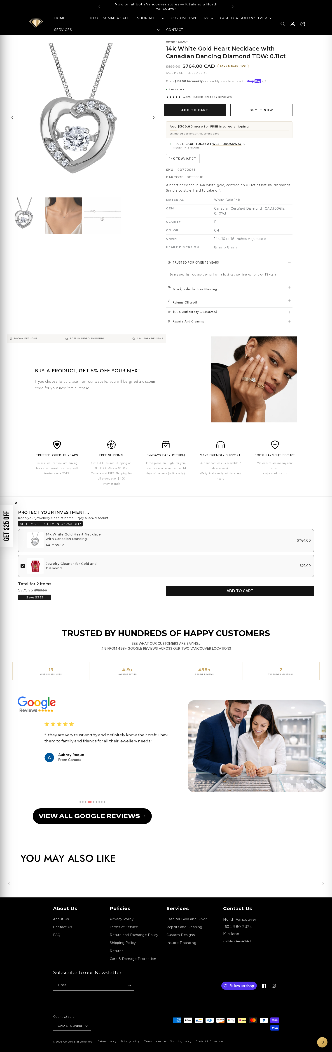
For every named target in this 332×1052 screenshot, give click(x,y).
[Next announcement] (233, 7)
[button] (150, 18)
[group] (25, 215)
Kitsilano (231, 934)
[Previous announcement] (99, 7)
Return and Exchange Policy (134, 935)
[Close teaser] (16, 503)
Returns (116, 951)
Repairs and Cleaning (184, 927)
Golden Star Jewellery (78, 1041)
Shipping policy (181, 1041)
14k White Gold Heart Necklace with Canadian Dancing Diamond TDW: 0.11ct (73, 538)
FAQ (57, 935)
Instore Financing (181, 943)
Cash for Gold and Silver (186, 919)
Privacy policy (130, 1041)
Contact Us (62, 927)
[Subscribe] (129, 985)
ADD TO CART (240, 591)
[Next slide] (153, 117)
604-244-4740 (238, 941)
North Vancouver (240, 919)
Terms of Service (124, 927)
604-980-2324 (238, 927)
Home (170, 41)
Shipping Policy (123, 943)
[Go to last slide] (12, 117)
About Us (61, 919)
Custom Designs (180, 935)
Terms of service (155, 1041)
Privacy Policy (121, 919)
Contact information (209, 1041)
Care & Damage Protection (133, 959)
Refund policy (107, 1041)
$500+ (183, 41)
